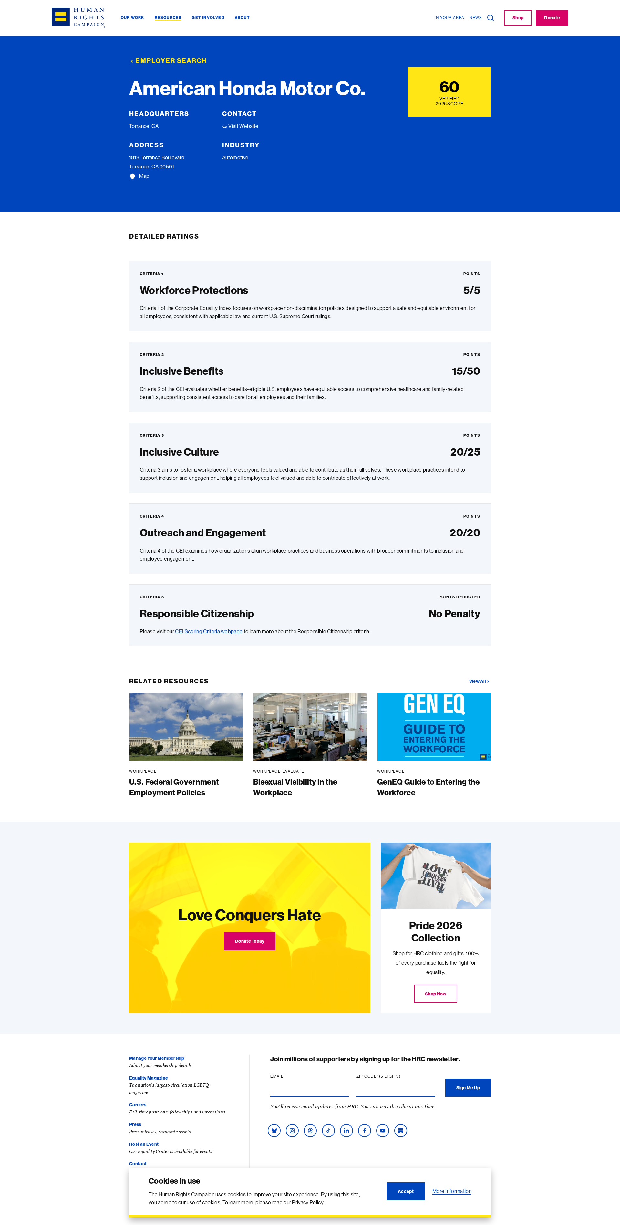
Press (135, 1124)
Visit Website (242, 126)
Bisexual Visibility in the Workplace (295, 787)
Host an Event (144, 1144)
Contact (138, 1163)
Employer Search (171, 61)
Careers (137, 1105)
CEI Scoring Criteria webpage (209, 631)
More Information (451, 1191)
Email (290, 1076)
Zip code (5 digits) (391, 1076)
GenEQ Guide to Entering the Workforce (428, 787)
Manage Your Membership (156, 1058)
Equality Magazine (148, 1078)
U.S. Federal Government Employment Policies (174, 787)
